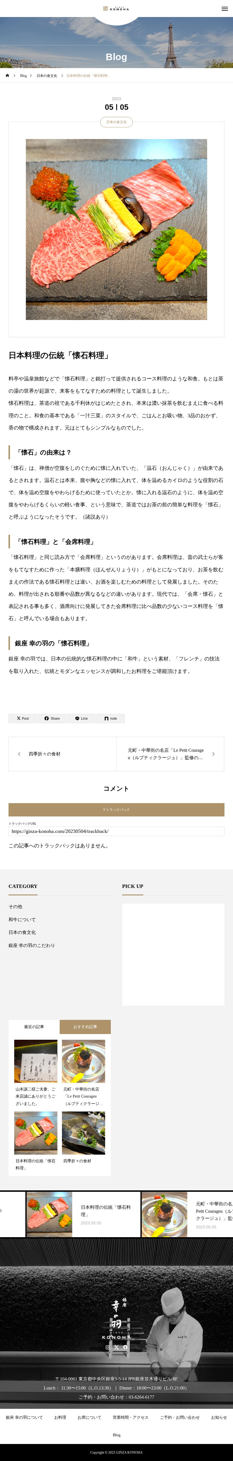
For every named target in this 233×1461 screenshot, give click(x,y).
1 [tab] (173, 991)
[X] (116, 1347)
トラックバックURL (23, 823)
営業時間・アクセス (131, 1417)
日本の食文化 (116, 122)
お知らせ (219, 1417)
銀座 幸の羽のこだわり (32, 945)
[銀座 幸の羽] (116, 9)
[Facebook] (125, 1347)
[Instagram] (107, 1347)
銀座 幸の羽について (24, 1417)
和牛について (22, 919)
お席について (89, 1417)
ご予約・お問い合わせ (180, 1417)
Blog (116, 1435)
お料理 (60, 1417)
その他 (15, 906)
